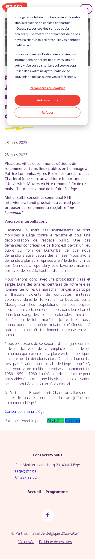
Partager (12, 420)
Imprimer (38, 420)
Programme (57, 491)
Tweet (25, 420)
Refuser (47, 112)
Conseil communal (20, 411)
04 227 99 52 (26, 477)
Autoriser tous (47, 100)
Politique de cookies (55, 541)
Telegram (72, 420)
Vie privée (26, 541)
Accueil (34, 491)
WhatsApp (55, 420)
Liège (40, 411)
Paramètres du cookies (47, 88)
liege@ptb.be (25, 471)
